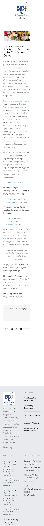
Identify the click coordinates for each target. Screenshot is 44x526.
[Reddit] (6, 315)
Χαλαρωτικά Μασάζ (15, 221)
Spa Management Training (17, 199)
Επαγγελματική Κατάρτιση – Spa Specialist (8, 471)
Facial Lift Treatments (15, 224)
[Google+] (20, 312)
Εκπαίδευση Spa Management (30, 399)
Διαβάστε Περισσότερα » (8, 484)
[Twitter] (10, 312)
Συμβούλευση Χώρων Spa (32, 416)
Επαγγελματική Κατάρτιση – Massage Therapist (10, 500)
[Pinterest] (13, 312)
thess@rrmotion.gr (30, 495)
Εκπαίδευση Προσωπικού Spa (30, 407)
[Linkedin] (24, 312)
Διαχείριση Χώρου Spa (32, 423)
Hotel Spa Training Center (17, 182)
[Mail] (13, 315)
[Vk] (10, 315)
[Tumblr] (17, 312)
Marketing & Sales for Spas (17, 202)
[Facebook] (6, 312)
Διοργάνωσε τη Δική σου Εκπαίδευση (31, 429)
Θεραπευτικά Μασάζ (15, 218)
